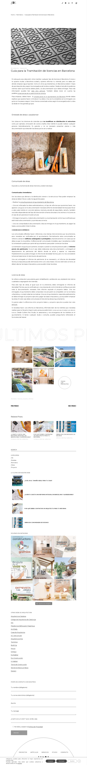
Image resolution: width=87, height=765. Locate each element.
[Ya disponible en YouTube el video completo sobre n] (22, 568)
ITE (12, 458)
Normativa (19, 15)
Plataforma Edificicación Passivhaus (23, 626)
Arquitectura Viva (17, 639)
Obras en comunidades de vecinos (65, 435)
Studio (54, 752)
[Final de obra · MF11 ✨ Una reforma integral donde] (43, 546)
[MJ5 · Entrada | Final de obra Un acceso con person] (65, 568)
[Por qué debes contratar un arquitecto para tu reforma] (43, 426)
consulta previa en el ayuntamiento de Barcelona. (37, 202)
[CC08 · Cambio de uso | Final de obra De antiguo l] (65, 590)
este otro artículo (38, 91)
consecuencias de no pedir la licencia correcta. (32, 93)
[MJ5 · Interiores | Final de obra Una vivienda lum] (43, 590)
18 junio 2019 (23, 68)
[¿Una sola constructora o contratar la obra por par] (22, 546)
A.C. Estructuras (16, 635)
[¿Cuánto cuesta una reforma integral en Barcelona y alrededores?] (21, 426)
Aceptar (50, 761)
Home (13, 15)
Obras (13, 465)
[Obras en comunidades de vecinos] (66, 426)
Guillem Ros (16, 68)
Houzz (13, 648)
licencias (20, 399)
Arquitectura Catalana (18, 616)
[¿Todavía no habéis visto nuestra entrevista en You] (22, 590)
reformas (30, 399)
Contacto (64, 752)
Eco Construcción (17, 658)
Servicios (45, 752)
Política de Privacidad (35, 727)
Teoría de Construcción (19, 664)
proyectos (25, 399)
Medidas (13, 460)
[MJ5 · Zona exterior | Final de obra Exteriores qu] (43, 568)
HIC (12, 623)
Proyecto (14, 467)
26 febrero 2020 (15, 439)
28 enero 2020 (60, 438)
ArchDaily (14, 629)
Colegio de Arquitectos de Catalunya (23, 619)
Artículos (34, 752)
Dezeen (13, 671)
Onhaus (13, 652)
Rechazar (61, 761)
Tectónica (14, 642)
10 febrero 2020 (38, 439)
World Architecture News (19, 668)
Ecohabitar (14, 655)
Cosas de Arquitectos (18, 632)
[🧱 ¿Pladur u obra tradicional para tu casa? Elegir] (65, 546)
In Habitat (14, 661)
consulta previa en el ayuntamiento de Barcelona (50, 96)
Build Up (14, 645)
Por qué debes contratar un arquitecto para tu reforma (42, 436)
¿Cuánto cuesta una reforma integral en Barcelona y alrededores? (21, 436)
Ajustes (72, 761)
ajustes (20, 763)
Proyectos (23, 752)
